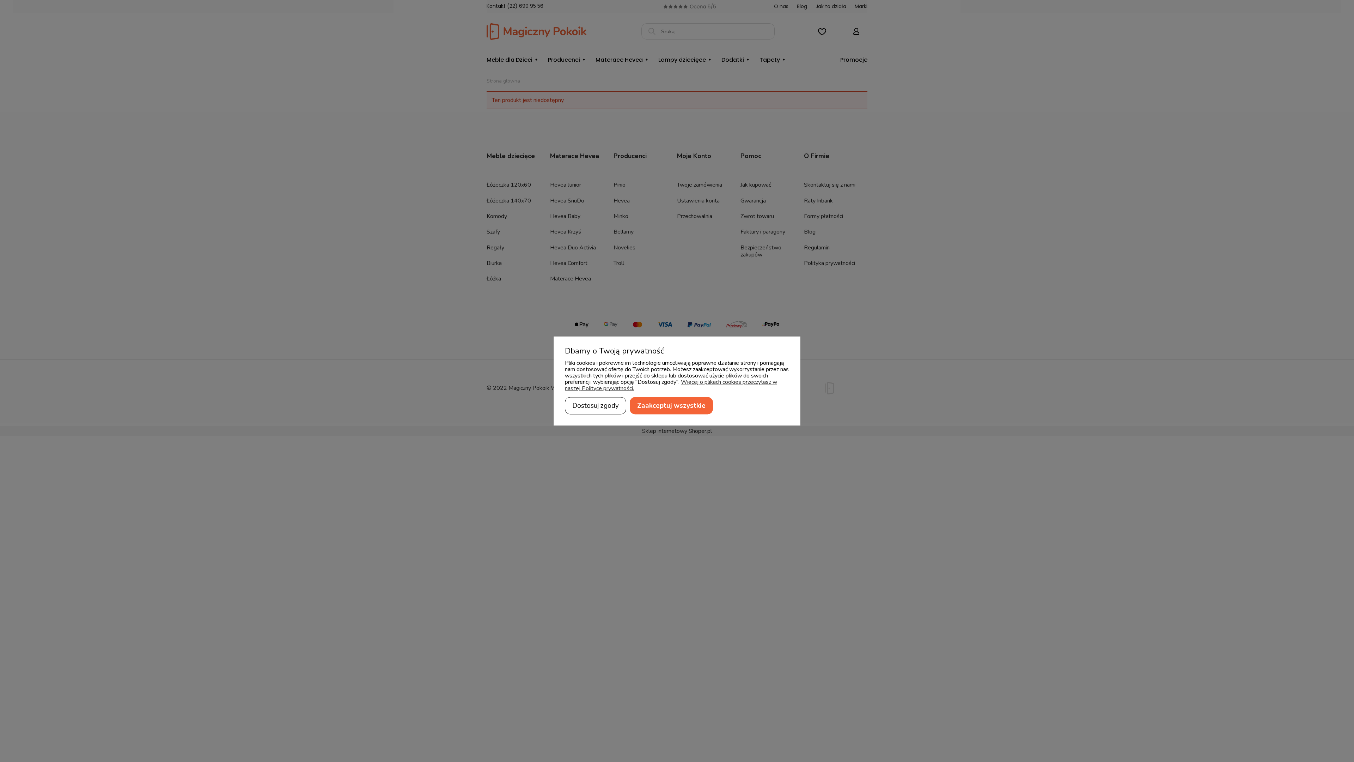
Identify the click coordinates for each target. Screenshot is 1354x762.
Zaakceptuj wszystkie (671, 405)
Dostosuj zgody (595, 405)
